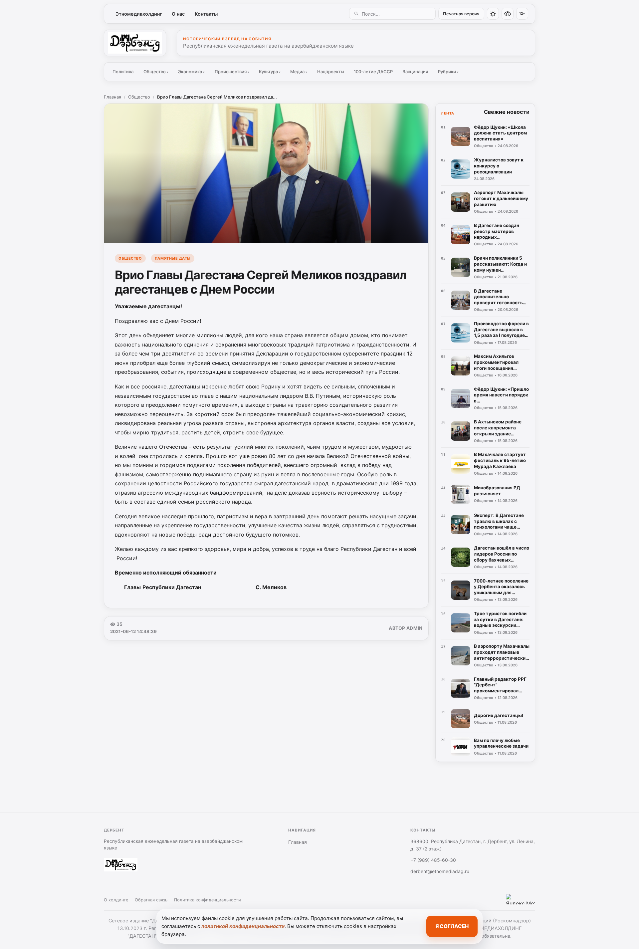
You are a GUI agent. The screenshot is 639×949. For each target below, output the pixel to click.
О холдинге (116, 899)
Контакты (206, 14)
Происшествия (232, 71)
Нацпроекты (330, 71)
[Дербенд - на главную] (135, 43)
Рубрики (448, 71)
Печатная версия (461, 13)
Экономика (191, 71)
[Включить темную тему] (493, 14)
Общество (155, 71)
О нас (178, 14)
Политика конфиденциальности (207, 899)
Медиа (298, 71)
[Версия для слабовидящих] (508, 14)
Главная (112, 97)
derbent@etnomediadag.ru (439, 871)
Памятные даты (173, 258)
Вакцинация (415, 71)
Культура (270, 71)
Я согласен (452, 926)
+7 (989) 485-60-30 (433, 860)
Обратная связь (151, 899)
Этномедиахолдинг (138, 14)
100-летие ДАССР (373, 71)
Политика (122, 71)
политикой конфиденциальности (243, 926)
